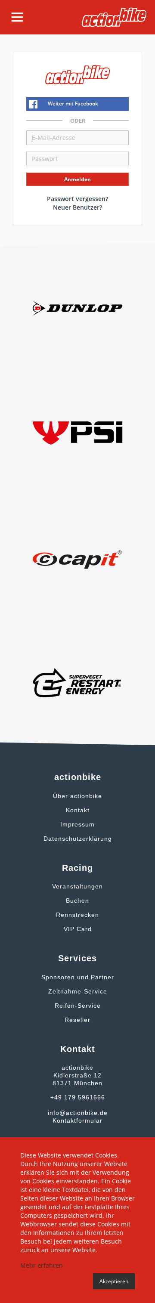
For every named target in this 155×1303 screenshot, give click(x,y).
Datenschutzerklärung (77, 838)
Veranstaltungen (77, 886)
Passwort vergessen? (77, 199)
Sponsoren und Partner (77, 977)
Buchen (77, 900)
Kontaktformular (77, 1120)
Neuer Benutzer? (77, 207)
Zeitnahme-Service (77, 991)
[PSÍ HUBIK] (77, 432)
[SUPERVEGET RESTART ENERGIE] (77, 682)
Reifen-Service (78, 1005)
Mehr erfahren (41, 1265)
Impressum (77, 824)
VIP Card (78, 928)
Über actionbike (77, 795)
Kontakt (78, 810)
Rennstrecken (77, 914)
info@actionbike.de (78, 1112)
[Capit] (77, 557)
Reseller (77, 1019)
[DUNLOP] (77, 307)
